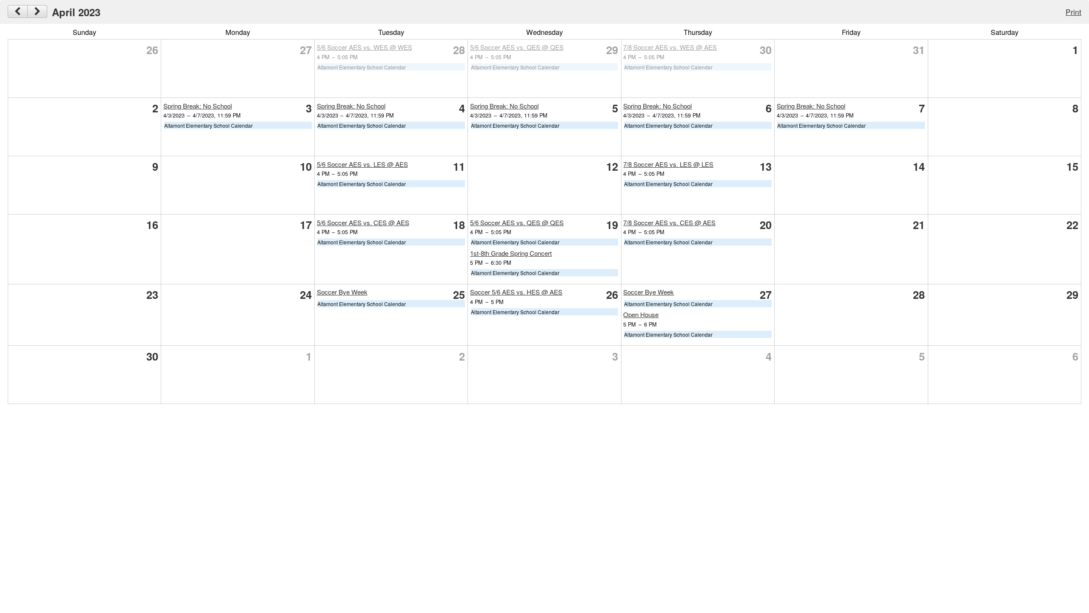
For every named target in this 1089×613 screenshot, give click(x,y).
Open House (641, 314)
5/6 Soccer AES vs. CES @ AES (363, 222)
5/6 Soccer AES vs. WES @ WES (364, 47)
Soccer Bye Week (342, 291)
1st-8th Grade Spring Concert (511, 253)
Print (1073, 11)
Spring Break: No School (197, 105)
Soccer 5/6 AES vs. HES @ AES (516, 291)
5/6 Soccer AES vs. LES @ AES (362, 164)
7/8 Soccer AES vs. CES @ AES (669, 222)
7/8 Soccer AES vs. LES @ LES (668, 164)
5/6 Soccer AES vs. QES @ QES (517, 47)
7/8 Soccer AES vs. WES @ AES (670, 47)
